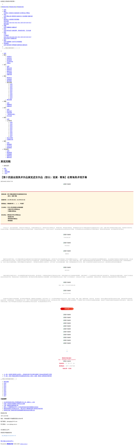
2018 (5, 394)
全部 (5, 16)
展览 (6, 170)
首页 (5, 53)
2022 (5, 388)
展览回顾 (7, 171)
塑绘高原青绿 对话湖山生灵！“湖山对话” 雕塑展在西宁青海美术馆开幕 (23, 408)
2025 (6, 173)
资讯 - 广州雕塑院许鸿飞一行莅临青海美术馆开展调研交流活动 (21, 407)
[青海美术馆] (8, 6)
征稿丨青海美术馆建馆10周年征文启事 (14, 403)
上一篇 (28, 374)
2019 (5, 393)
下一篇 (28, 376)
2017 (5, 395)
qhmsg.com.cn (23, 444)
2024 (5, 386)
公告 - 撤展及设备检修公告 (11, 405)
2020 (5, 391)
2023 (5, 387)
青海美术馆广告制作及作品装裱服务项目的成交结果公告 (19, 410)
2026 (5, 383)
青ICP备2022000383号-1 (7, 441)
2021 (5, 390)
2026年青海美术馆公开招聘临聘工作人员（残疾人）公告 (19, 402)
